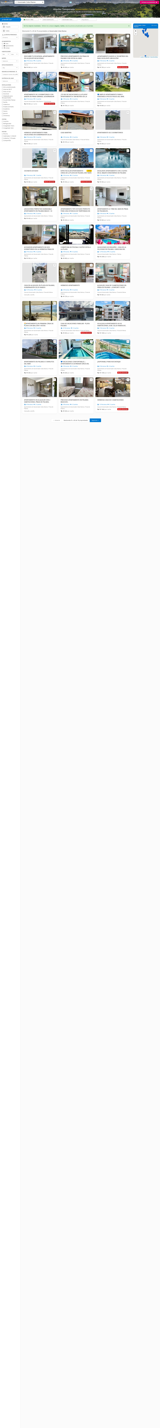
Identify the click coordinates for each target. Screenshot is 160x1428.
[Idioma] (71, 2)
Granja (7, 48)
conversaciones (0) (117, 2)
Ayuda (77, 2)
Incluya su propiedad (148, 2)
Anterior (57, 420)
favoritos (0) (101, 2)
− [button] (135, 34)
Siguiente (94, 420)
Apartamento (9, 46)
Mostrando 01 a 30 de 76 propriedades (76, 420)
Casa (6, 43)
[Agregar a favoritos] (54, 36)
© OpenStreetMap (154, 57)
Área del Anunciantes (131, 2)
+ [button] (135, 31)
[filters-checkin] (4, 27)
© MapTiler (146, 57)
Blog (91, 2)
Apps (84, 2)
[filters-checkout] (4, 31)
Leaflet (142, 57)
